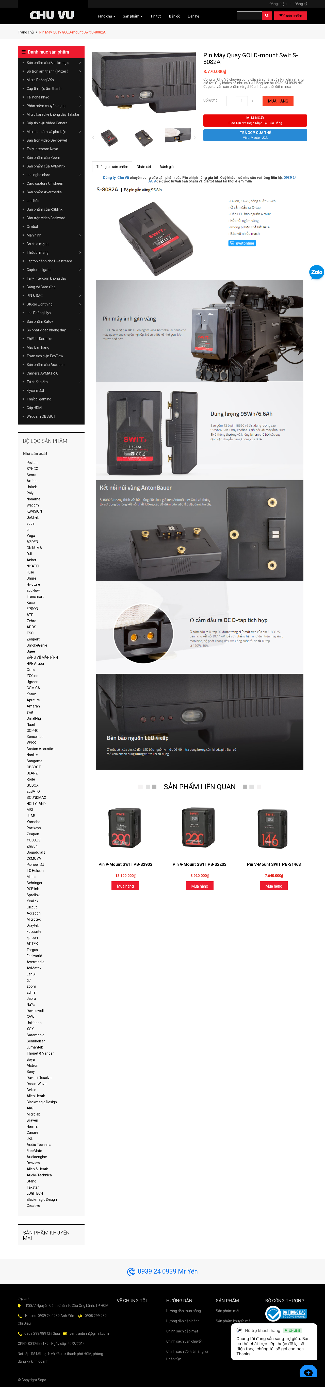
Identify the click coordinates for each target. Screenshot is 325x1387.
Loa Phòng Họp (39, 313)
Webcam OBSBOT (41, 416)
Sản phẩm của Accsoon (45, 365)
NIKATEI (33, 566)
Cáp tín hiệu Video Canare (47, 123)
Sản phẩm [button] (131, 16)
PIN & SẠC (35, 296)
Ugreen (32, 682)
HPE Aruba (35, 664)
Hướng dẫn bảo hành (183, 1321)
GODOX (33, 785)
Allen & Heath (37, 1169)
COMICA (33, 688)
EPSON (32, 609)
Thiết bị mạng (37, 252)
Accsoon (34, 913)
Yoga (31, 536)
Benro (31, 475)
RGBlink (33, 889)
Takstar (33, 1187)
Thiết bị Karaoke (39, 339)
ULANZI (33, 773)
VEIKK (31, 743)
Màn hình (34, 235)
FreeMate (34, 1151)
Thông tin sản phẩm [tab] (112, 167)
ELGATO (33, 791)
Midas (31, 877)
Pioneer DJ (35, 864)
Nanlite (32, 755)
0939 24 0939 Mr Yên (168, 1271)
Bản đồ (174, 16)
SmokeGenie (37, 645)
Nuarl (31, 724)
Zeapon (33, 834)
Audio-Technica (39, 1175)
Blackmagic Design (42, 1102)
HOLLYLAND (36, 804)
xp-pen (32, 938)
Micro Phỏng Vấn (40, 80)
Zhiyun (32, 846)
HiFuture (33, 584)
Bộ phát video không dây (46, 330)
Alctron (32, 1065)
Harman (33, 1126)
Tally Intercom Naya (42, 149)
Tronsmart (35, 597)
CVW (30, 1017)
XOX (30, 1029)
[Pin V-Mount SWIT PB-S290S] (125, 828)
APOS (31, 627)
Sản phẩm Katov (40, 321)
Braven (32, 1120)
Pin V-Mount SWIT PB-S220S (199, 864)
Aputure (33, 700)
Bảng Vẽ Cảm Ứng (41, 287)
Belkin (31, 1090)
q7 (29, 980)
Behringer (34, 883)
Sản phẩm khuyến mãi (233, 1321)
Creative (33, 1206)
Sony (31, 1072)
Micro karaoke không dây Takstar (53, 114)
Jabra (31, 998)
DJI (29, 554)
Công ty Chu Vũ (116, 178)
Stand (31, 1181)
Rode (31, 779)
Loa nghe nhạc (38, 175)
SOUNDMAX (36, 798)
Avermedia (35, 962)
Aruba (32, 481)
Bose (31, 603)
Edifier (32, 992)
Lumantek (35, 1047)
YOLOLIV (34, 840)
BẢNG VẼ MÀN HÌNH (42, 657)
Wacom (33, 505)
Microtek (34, 919)
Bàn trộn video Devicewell (47, 140)
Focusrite (34, 931)
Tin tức (155, 16)
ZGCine (32, 676)
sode (31, 523)
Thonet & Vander (40, 1053)
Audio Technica (39, 1145)
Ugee (31, 651)
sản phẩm (292, 16)
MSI (30, 810)
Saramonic (35, 1035)
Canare (32, 1132)
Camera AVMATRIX (42, 373)
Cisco (31, 670)
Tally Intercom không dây (47, 278)
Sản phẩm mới (227, 1311)
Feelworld (34, 956)
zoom (31, 986)
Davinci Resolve (39, 1078)
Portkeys (34, 828)
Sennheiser (36, 1041)
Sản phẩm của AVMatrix (46, 166)
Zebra (31, 621)
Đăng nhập (280, 4)
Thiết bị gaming (39, 399)
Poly (30, 493)
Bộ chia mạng (37, 244)
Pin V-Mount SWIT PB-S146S (274, 864)
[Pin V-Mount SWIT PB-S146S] (274, 828)
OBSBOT (34, 767)
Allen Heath (36, 1096)
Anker (31, 560)
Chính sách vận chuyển (184, 1341)
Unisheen (34, 1023)
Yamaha (33, 822)
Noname (33, 499)
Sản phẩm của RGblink (44, 209)
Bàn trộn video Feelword (46, 218)
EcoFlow (33, 590)
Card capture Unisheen (45, 183)
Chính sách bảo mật (182, 1331)
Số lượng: (210, 100)
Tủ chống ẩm (37, 382)
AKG (30, 1108)
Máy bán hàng (38, 347)
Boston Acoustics (41, 749)
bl (28, 530)
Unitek (32, 487)
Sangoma (34, 761)
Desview (33, 1163)
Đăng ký (301, 4)
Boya (31, 1059)
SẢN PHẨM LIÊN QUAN (200, 787)
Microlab (33, 1114)
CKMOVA (34, 858)
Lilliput (32, 907)
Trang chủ (26, 32)
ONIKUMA (34, 548)
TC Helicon (35, 871)
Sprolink (33, 895)
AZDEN (32, 542)
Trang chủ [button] (104, 16)
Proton (32, 463)
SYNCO (32, 469)
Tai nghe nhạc (38, 97)
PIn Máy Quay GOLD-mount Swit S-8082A (250, 58)
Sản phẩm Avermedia (44, 192)
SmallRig (34, 718)
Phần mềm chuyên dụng (46, 106)
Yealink (32, 901)
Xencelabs (35, 737)
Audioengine (37, 1157)
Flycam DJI (35, 390)
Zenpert (33, 639)
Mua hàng (278, 101)
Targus (32, 950)
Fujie (30, 572)
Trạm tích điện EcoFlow (45, 356)
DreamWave (36, 1084)
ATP (30, 615)
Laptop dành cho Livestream (49, 261)
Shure (31, 578)
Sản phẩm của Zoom (43, 158)
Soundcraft (36, 852)
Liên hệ (193, 16)
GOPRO (33, 731)
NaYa (31, 1005)
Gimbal (32, 227)
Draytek (33, 925)
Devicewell (35, 1011)
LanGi (31, 974)
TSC (30, 633)
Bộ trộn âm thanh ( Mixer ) (47, 71)
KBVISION (34, 511)
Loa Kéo (33, 201)
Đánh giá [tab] (167, 167)
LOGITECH (35, 1193)
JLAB (31, 816)
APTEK (32, 944)
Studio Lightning (40, 304)
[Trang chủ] (53, 8)
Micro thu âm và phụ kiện (46, 132)
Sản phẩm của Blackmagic (48, 63)
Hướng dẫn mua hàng (183, 1311)
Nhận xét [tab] (144, 167)
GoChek (33, 517)
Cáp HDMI (34, 408)
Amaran (33, 706)
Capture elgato (39, 270)
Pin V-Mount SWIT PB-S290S (125, 864)
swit (30, 712)
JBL (30, 1139)
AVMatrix (34, 968)
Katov (31, 694)
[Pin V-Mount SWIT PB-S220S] (200, 828)
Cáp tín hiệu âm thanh (44, 89)
